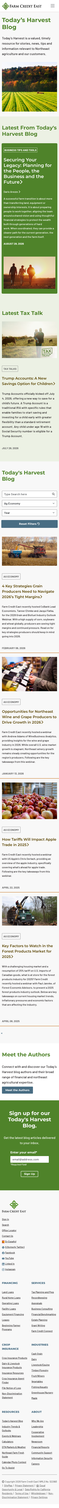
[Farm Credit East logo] (24, 6)
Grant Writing (38, 1325)
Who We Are (37, 1421)
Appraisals (36, 1303)
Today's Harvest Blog (12, 1421)
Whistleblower (38, 1493)
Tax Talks (10, 368)
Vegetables (37, 1381)
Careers (35, 1463)
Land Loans (8, 1292)
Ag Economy (11, 576)
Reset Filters (21, 525)
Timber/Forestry (39, 1370)
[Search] (53, 494)
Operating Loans (10, 1303)
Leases (5, 1320)
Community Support (41, 1452)
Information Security (41, 1458)
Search (5, 1224)
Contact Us (7, 1236)
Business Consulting (42, 1308)
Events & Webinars (11, 1436)
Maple (34, 1398)
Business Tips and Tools (20, 150)
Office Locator (9, 1230)
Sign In (5, 1219)
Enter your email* (23, 1152)
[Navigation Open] (52, 5)
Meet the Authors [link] (17, 1090)
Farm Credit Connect (42, 1331)
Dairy (34, 1359)
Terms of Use (22, 1493)
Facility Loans (9, 1308)
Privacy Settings (39, 1497)
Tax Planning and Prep (42, 1292)
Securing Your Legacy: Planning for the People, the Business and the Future (28, 171)
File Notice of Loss (11, 1388)
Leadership (37, 1426)
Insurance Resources (13, 1373)
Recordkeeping (39, 1297)
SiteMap (8, 1485)
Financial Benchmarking (43, 1314)
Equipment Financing (13, 1314)
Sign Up (29, 1173)
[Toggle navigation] (52, 6)
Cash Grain (36, 1353)
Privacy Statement (24, 1485)
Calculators (7, 1441)
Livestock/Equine (40, 1364)
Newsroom (36, 1441)
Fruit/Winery (38, 1376)
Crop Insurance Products (14, 1358)
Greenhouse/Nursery (42, 1392)
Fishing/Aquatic (39, 1387)
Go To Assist (8, 1467)
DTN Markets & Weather (14, 1447)
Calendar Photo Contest (14, 1462)
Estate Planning (39, 1320)
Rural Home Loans (11, 1297)
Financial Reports (40, 1447)
